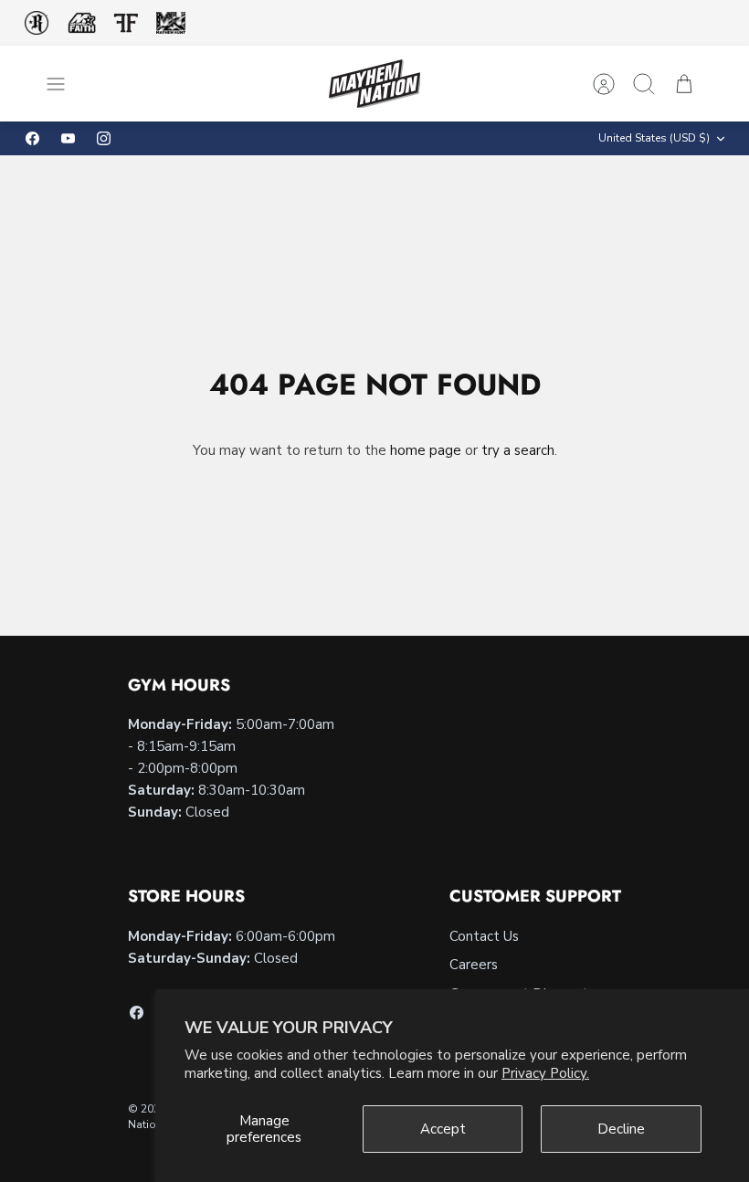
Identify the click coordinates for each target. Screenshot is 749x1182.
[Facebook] (32, 138)
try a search (517, 450)
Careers (473, 964)
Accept (443, 1129)
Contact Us (484, 936)
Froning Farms (126, 23)
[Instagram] (103, 138)
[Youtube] (68, 138)
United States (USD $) (654, 138)
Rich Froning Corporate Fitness (36, 23)
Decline (621, 1129)
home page (425, 450)
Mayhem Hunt (170, 23)
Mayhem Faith (82, 23)
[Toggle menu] (65, 84)
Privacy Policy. (545, 1073)
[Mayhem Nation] (374, 83)
